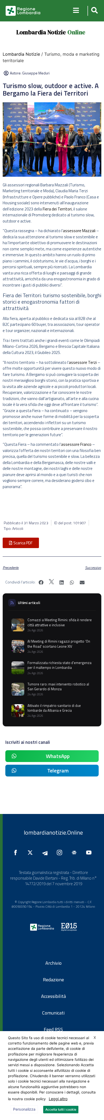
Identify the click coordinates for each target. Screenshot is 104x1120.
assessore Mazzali (79, 231)
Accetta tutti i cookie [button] (60, 1109)
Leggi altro (58, 1098)
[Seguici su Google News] (75, 852)
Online (76, 32)
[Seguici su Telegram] (46, 852)
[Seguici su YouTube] (90, 852)
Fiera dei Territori (57, 209)
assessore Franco (76, 444)
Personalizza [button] (24, 1109)
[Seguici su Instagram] (61, 852)
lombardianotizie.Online (53, 832)
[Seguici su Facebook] (17, 852)
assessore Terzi (83, 362)
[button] (93, 11)
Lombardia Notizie (41, 32)
